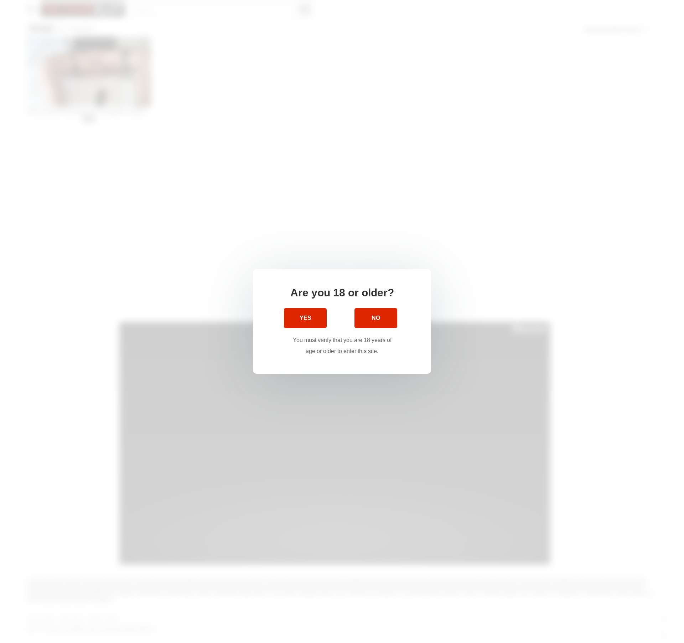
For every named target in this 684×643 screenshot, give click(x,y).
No (376, 318)
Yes (305, 318)
